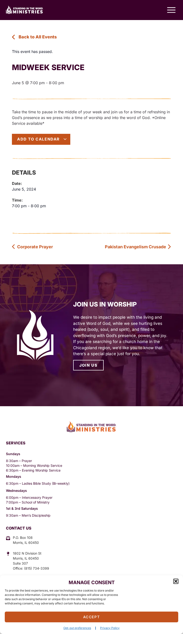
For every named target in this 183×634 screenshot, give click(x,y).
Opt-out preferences (77, 628)
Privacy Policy (110, 628)
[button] (175, 581)
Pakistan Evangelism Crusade (136, 246)
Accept (91, 617)
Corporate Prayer (34, 246)
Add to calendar (39, 139)
